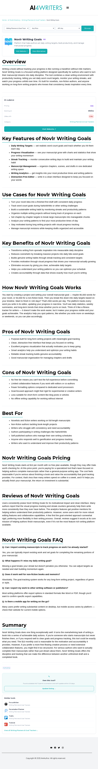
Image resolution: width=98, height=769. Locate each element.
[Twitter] (59, 748)
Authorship (6, 668)
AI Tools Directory (14, 20)
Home (4, 20)
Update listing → (49, 688)
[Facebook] (55, 748)
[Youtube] (51, 748)
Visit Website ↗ (21, 51)
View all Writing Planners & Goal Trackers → (21, 730)
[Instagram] (63, 748)
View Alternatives (39, 51)
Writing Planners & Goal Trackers (33, 20)
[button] (68, 8)
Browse (87, 28)
